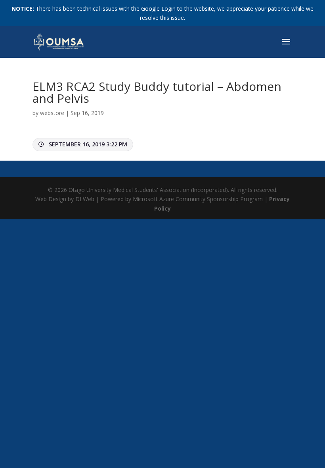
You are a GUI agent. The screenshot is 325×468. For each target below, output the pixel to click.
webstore (52, 113)
